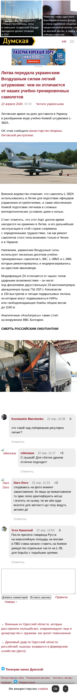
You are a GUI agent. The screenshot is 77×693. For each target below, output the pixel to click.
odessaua (27, 453)
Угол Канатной (22, 530)
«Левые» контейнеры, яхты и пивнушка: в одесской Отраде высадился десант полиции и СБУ (20, 29)
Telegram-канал (27, 682)
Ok (55, 688)
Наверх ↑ (11, 602)
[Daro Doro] (5, 487)
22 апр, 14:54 (45, 530)
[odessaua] (8, 453)
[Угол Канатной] (4, 530)
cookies (43, 688)
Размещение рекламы (38, 678)
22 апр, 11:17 (47, 453)
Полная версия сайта (12, 678)
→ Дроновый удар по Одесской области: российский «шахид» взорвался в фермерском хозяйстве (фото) (34, 646)
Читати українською (50, 104)
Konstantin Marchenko (27, 419)
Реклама (38, 66)
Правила (61, 597)
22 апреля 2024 (11, 104)
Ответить (18, 442)
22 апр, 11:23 (41, 482)
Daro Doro (21, 482)
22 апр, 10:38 (56, 419)
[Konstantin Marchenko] (4, 419)
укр (64, 41)
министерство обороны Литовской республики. (31, 133)
